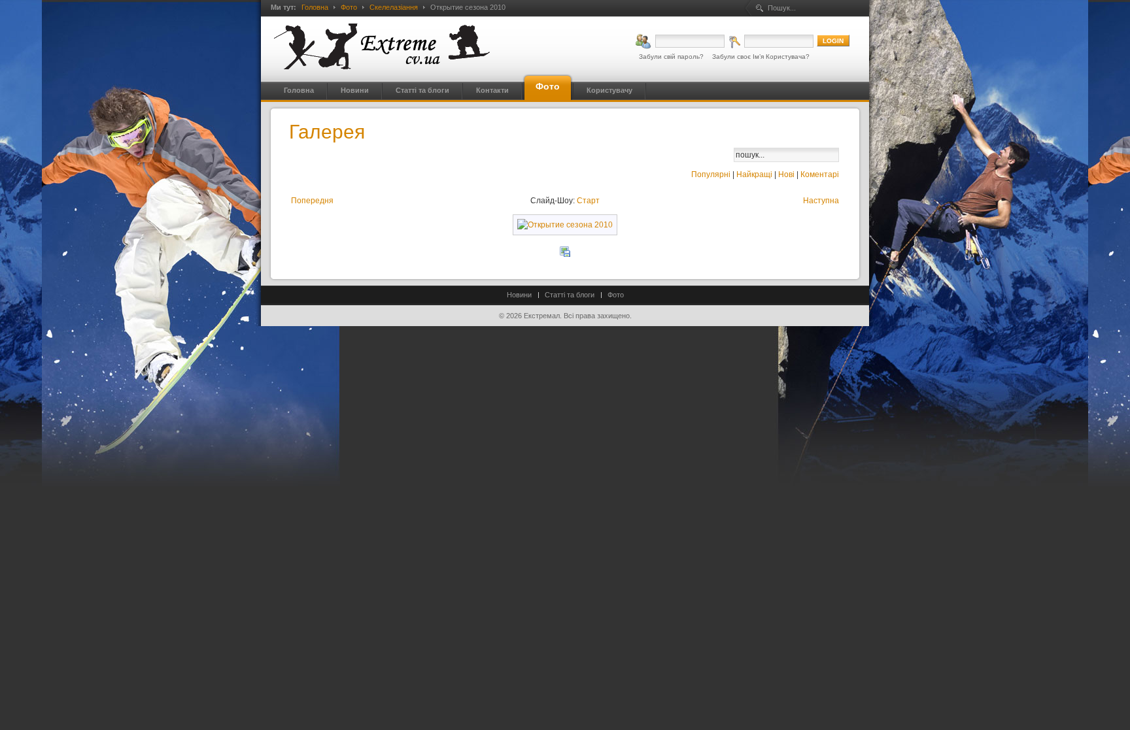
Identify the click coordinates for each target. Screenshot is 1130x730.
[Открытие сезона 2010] (565, 224)
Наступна (821, 200)
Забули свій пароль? (671, 56)
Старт (588, 200)
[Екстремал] (382, 46)
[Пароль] (771, 41)
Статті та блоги (569, 295)
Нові (786, 174)
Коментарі (819, 174)
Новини (519, 295)
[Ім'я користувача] (680, 41)
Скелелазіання (393, 7)
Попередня (312, 200)
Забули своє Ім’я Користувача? (761, 56)
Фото (349, 7)
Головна (314, 7)
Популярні (710, 174)
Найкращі (754, 174)
